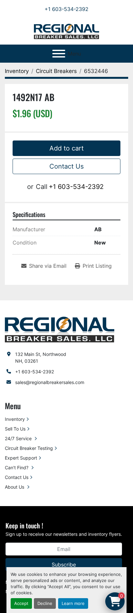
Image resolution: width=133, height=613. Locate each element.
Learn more (73, 603)
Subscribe (64, 564)
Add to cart (66, 148)
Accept (21, 603)
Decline (44, 603)
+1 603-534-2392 (66, 9)
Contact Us (66, 166)
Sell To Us (15, 428)
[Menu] (58, 53)
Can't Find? (17, 467)
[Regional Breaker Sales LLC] (59, 329)
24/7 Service (19, 438)
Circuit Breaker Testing (29, 448)
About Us (15, 487)
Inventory (15, 419)
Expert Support (21, 458)
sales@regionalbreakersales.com (49, 382)
